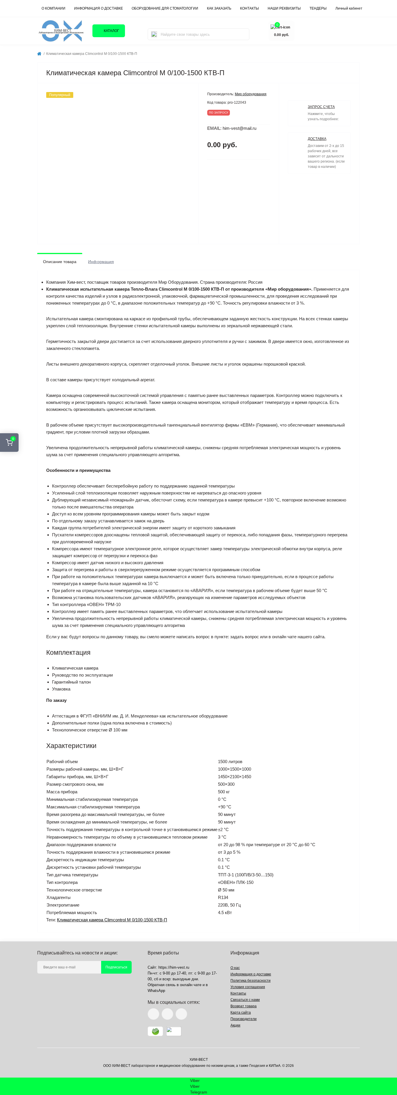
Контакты (238, 993)
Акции (235, 1025)
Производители (243, 1019)
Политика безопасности (250, 981)
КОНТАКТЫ (249, 8)
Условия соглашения (247, 987)
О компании (53, 8)
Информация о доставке (98, 8)
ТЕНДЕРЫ (318, 8)
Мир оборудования (251, 94)
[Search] (154, 34)
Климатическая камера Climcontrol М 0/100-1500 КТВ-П (112, 919)
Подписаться (116, 967)
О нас (235, 968)
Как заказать (219, 8)
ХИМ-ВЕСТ (198, 1060)
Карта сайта (240, 1013)
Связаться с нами (245, 1000)
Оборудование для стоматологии (165, 8)
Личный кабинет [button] (348, 8)
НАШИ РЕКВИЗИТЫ (284, 8)
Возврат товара (243, 1006)
